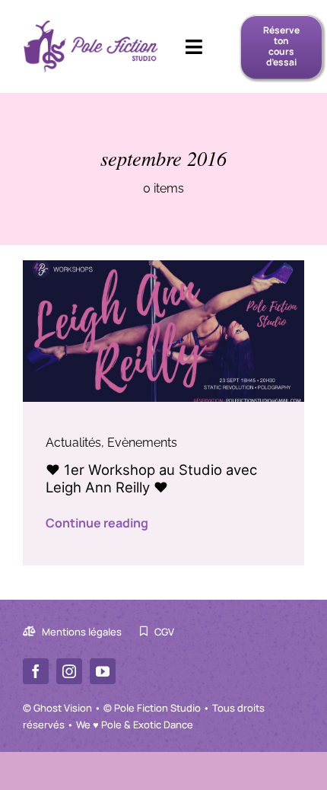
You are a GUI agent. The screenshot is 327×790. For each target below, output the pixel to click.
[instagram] (69, 671)
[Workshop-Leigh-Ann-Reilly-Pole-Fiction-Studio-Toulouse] (163, 266)
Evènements (142, 442)
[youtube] (103, 671)
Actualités (73, 442)
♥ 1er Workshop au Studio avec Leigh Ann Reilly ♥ (151, 478)
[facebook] (36, 671)
